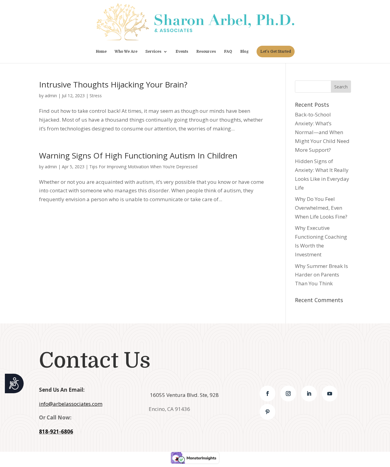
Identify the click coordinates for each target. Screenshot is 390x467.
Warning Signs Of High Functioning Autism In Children (138, 155)
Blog (244, 51)
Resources (206, 51)
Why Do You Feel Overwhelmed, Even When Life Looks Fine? (321, 207)
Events (182, 51)
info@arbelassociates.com (70, 403)
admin (51, 95)
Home (101, 51)
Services (153, 51)
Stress (96, 95)
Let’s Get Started (275, 51)
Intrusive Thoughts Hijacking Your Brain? (113, 84)
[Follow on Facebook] (267, 393)
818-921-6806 (56, 431)
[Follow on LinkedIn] (309, 393)
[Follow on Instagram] (288, 393)
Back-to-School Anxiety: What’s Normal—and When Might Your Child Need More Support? (322, 132)
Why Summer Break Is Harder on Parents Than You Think (321, 274)
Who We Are (126, 51)
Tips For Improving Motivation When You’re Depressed (143, 166)
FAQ (228, 51)
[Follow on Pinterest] (267, 412)
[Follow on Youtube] (330, 393)
